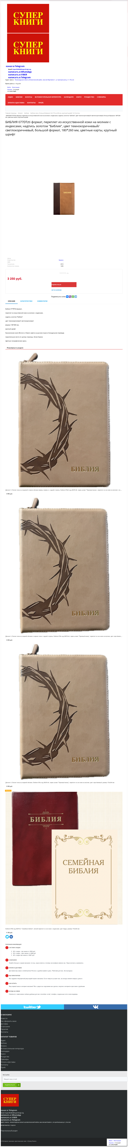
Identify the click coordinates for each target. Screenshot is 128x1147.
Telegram (19, 66)
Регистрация (15, 87)
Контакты (4, 1032)
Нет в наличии (57, 290)
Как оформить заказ (8, 1021)
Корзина (9, 89)
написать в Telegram (19, 77)
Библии (4, 1043)
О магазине (5, 1026)
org (30, 69)
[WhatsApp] (73, 296)
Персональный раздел (9, 1131)
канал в (10, 66)
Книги (3, 1054)
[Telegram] (75, 296)
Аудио (3, 1040)
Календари (5, 1051)
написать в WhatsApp (20, 71)
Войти (9, 87)
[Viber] (70, 296)
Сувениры (5, 1059)
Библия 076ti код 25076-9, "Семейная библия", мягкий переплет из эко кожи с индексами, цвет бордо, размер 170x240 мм (42, 929)
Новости (4, 1018)
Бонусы (4, 1046)
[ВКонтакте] (67, 296)
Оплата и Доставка (8, 1062)
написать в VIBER (17, 74)
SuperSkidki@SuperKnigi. (20, 69)
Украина (61, 260)
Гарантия (4, 1029)
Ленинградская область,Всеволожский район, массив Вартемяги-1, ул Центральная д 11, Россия (44, 80)
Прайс (3, 1067)
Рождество (5, 1057)
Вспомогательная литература (12, 1048)
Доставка (4, 1024)
